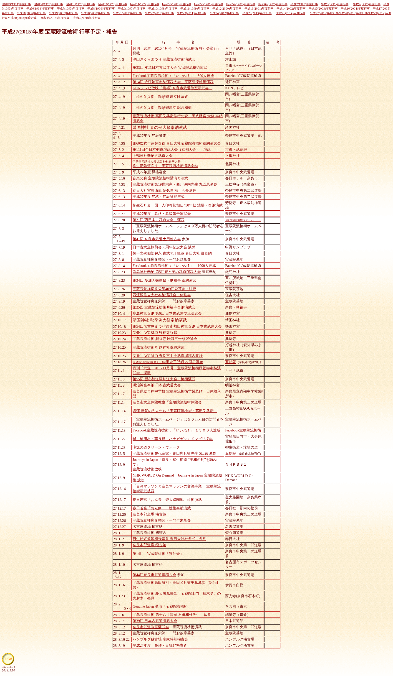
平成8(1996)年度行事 (101, 8)
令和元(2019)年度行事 (54, 18)
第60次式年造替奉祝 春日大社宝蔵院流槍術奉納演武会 (177, 143)
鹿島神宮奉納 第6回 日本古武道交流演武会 (167, 313)
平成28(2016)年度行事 (353, 13)
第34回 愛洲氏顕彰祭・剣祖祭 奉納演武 (164, 280)
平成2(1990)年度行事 (304, 4)
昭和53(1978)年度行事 (112, 4)
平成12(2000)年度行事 (227, 8)
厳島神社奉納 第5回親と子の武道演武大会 (167, 272)
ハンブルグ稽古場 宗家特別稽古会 (160, 639)
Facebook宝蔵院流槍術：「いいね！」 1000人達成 (174, 266)
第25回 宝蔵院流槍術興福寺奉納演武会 (164, 307)
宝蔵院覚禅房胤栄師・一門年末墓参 (162, 520)
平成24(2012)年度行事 (224, 13)
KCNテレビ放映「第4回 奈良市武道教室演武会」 (172, 88)
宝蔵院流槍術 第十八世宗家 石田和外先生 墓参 (172, 615)
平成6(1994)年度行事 (40, 8)
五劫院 (230, 362)
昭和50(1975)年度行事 (48, 4)
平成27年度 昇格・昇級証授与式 (158, 197)
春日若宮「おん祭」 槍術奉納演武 (162, 508)
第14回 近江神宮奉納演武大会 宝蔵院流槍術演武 (173, 82)
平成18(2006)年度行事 (31, 13)
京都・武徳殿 (236, 149)
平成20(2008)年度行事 (95, 13)
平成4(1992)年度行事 (366, 4)
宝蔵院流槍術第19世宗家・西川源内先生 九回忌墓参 (175, 184)
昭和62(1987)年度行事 (272, 4)
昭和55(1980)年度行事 (176, 4)
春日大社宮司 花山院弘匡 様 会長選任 (164, 190)
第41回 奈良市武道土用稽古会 (157, 239)
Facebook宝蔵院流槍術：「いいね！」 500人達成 (173, 76)
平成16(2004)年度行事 (355, 8)
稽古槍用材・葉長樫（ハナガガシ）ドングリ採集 (173, 439)
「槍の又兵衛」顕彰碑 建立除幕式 (160, 97)
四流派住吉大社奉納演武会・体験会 (162, 295)
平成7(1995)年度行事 (70, 8)
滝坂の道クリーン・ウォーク (156, 447)
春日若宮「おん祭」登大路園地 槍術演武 (167, 500)
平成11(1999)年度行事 (194, 8)
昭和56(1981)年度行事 (208, 4)
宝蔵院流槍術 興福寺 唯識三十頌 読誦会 (165, 339)
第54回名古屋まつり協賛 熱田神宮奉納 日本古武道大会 (177, 326)
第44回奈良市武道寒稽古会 (154, 575)
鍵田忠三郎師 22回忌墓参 (168, 362)
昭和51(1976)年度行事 (80, 4)
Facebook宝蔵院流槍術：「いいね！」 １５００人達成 (176, 430)
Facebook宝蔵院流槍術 (243, 430)
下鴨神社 (232, 156)
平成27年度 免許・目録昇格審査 (160, 645)
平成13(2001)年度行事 (259, 8)
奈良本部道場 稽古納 (149, 514)
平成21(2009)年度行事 (127, 13)
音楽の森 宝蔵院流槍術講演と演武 (160, 178)
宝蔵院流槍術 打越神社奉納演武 (158, 347)
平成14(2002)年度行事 (291, 8)
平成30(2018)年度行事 (22, 18)
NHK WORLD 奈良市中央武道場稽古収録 (168, 356)
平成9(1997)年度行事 (131, 8)
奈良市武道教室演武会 (151, 627)
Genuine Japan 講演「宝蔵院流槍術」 (162, 606)
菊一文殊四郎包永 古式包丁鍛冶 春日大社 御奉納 (172, 253)
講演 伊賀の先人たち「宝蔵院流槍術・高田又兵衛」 (175, 411)
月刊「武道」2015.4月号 (152, 48)
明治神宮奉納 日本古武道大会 (157, 385)
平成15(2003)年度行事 (323, 8)
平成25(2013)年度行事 (257, 13)
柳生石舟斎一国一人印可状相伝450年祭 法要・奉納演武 (178, 205)
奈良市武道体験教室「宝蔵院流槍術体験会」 (169, 402)
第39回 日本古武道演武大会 (155, 621)
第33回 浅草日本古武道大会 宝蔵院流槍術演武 (170, 67)
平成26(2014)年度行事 (290, 13)
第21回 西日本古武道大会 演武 (158, 220)
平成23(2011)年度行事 (191, 13)
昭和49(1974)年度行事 (16, 4)
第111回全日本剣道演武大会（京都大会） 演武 (172, 149)
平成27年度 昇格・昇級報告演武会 (162, 214)
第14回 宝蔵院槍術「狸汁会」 (158, 554)
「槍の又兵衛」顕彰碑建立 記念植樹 (162, 108)
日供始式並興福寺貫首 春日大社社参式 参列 (169, 539)
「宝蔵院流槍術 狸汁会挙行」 (197, 48)
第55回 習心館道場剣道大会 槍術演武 (164, 379)
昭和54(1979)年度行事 (144, 4)
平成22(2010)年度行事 (159, 13)
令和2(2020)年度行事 (87, 18)
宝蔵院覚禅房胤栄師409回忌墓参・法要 (164, 289)
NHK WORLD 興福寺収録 (155, 332)
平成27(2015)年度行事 (324, 13)
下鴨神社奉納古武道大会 (153, 156)
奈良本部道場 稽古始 (149, 545)
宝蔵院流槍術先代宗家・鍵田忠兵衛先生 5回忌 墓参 (174, 453)
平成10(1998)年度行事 (162, 8)
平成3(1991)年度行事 (334, 4)
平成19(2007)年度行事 (63, 13)
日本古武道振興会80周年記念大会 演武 (164, 247)
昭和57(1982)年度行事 (240, 4)
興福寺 (241, 307)
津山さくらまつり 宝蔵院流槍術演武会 (164, 59)
